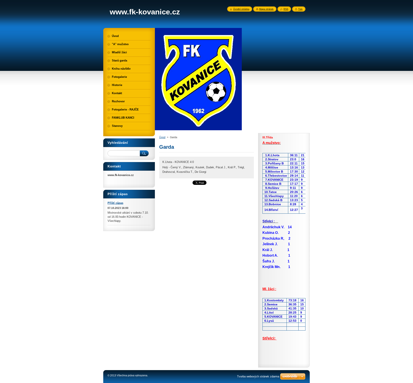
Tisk (300, 9)
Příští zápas (115, 203)
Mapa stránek (266, 9)
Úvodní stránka (241, 9)
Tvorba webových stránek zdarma (258, 376)
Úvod (162, 137)
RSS (286, 9)
